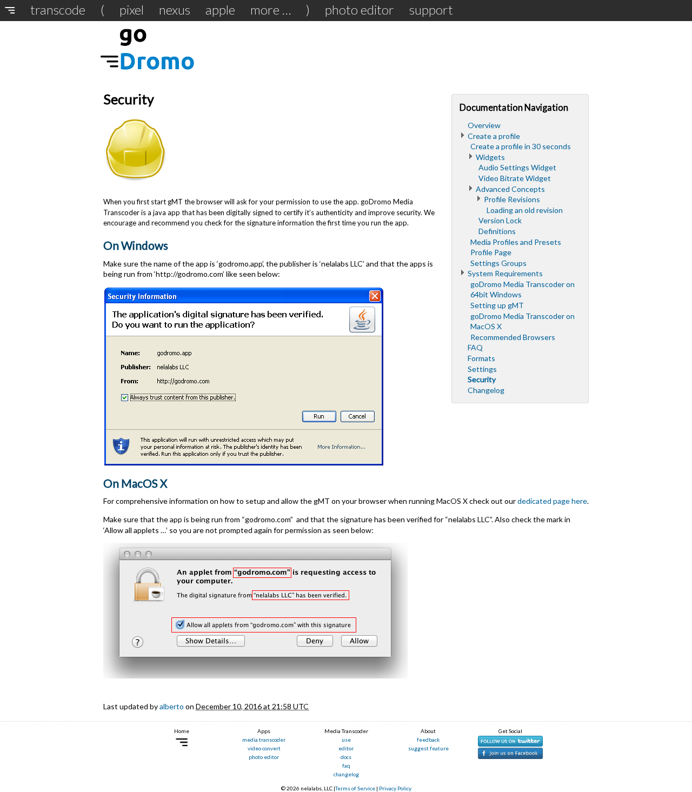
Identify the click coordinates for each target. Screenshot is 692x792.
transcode (57, 9)
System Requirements (505, 273)
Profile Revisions (512, 199)
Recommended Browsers (512, 337)
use (346, 739)
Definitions (497, 231)
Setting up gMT (497, 305)
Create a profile (494, 136)
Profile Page (490, 252)
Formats (481, 358)
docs (346, 757)
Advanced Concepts (510, 189)
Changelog (486, 390)
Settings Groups (498, 263)
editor (346, 748)
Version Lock (500, 220)
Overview (484, 125)
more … (270, 9)
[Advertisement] (392, 48)
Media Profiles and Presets (515, 242)
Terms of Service (355, 788)
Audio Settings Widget (517, 167)
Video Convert (264, 748)
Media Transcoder (263, 739)
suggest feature (428, 748)
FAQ (475, 347)
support (431, 9)
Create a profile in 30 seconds (520, 146)
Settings (482, 369)
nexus (174, 9)
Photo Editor (359, 9)
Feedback (428, 739)
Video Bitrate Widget (514, 178)
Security (482, 379)
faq (346, 765)
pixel (131, 9)
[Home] (13, 9)
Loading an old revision (525, 210)
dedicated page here (552, 500)
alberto (171, 706)
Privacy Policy (395, 788)
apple (220, 9)
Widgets (490, 157)
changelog (346, 774)
